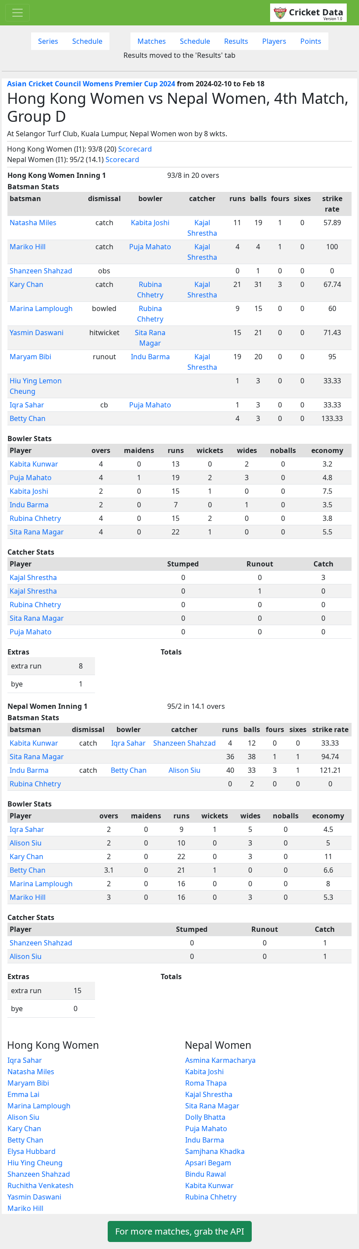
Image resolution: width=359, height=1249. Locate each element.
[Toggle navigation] (17, 12)
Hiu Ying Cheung (35, 1163)
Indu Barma (150, 356)
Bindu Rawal (205, 1174)
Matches (151, 41)
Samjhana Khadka (215, 1151)
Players (274, 41)
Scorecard (135, 149)
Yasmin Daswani (36, 332)
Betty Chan (28, 418)
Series (48, 41)
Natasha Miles (33, 222)
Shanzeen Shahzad (41, 271)
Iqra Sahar (27, 405)
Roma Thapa (206, 1083)
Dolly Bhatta (205, 1117)
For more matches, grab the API (179, 1231)
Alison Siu (185, 770)
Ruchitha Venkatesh (40, 1185)
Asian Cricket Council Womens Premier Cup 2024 (91, 83)
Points (310, 41)
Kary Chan (26, 284)
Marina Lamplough (41, 308)
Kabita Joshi (150, 222)
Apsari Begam (208, 1163)
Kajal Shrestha (33, 577)
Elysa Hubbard (31, 1151)
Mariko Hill (28, 246)
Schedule (87, 41)
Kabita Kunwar (34, 464)
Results (236, 41)
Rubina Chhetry (35, 518)
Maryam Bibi (30, 356)
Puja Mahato (150, 246)
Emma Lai (23, 1094)
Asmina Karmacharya (220, 1060)
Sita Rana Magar (37, 532)
